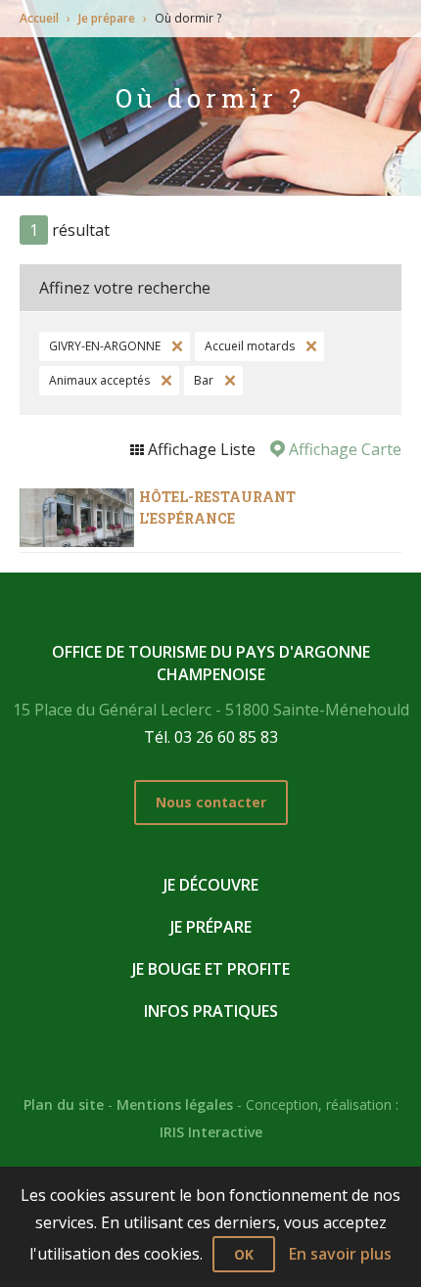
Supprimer (175, 346)
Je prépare (106, 18)
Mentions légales (175, 1104)
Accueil (39, 18)
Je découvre (211, 885)
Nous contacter (211, 802)
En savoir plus (340, 1253)
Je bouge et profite (211, 969)
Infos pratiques (211, 1011)
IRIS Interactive (211, 1132)
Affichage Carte (343, 449)
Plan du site (63, 1104)
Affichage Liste (200, 449)
